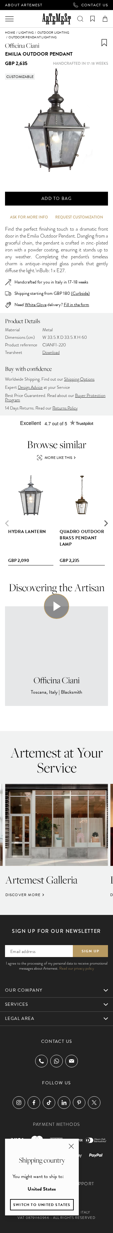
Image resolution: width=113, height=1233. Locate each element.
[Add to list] (104, 43)
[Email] (72, 1060)
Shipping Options (79, 379)
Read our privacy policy (76, 968)
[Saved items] (92, 19)
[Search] (80, 19)
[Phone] (41, 1061)
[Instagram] (19, 1103)
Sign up (90, 951)
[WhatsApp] (56, 1061)
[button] (106, 523)
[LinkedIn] (64, 1103)
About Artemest (23, 5)
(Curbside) (80, 293)
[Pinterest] (79, 1103)
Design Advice (30, 387)
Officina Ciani (22, 45)
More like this (58, 457)
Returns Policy (65, 408)
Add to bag (56, 198)
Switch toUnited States (42, 1205)
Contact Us (94, 5)
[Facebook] (34, 1103)
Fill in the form (76, 305)
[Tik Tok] (49, 1103)
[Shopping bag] (105, 19)
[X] (94, 1103)
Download (51, 352)
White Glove (35, 304)
